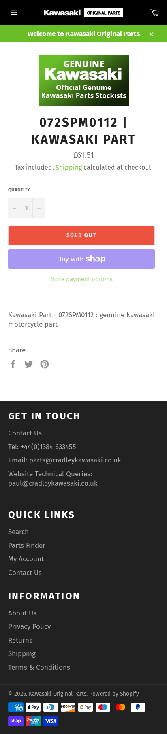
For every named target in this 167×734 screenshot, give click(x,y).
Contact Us (25, 433)
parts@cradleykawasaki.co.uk (75, 460)
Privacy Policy (29, 626)
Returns (20, 640)
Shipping (69, 167)
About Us (22, 613)
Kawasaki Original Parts (57, 693)
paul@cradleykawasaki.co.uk (53, 483)
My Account (26, 559)
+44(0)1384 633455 (48, 447)
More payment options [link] (81, 279)
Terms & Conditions (39, 667)
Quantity (19, 190)
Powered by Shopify (114, 693)
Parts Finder (26, 545)
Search (18, 532)
